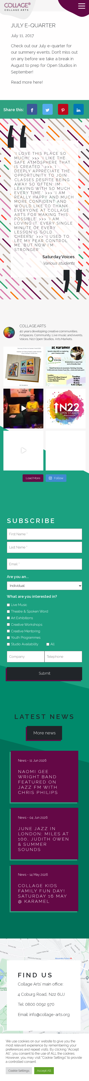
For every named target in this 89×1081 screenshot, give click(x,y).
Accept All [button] (44, 1070)
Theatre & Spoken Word (28, 611)
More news (44, 732)
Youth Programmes (24, 638)
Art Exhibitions (20, 618)
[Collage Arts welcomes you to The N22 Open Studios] (66, 408)
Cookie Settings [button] (18, 1070)
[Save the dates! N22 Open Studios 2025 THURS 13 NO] (23, 450)
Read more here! (27, 82)
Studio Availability (23, 644)
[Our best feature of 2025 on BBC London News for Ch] (23, 408)
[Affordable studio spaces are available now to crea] (66, 450)
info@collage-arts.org (49, 1014)
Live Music (17, 605)
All (50, 644)
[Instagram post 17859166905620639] (23, 366)
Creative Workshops (25, 625)
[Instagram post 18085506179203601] (66, 366)
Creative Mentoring (24, 631)
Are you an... (18, 577)
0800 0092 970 (39, 1004)
